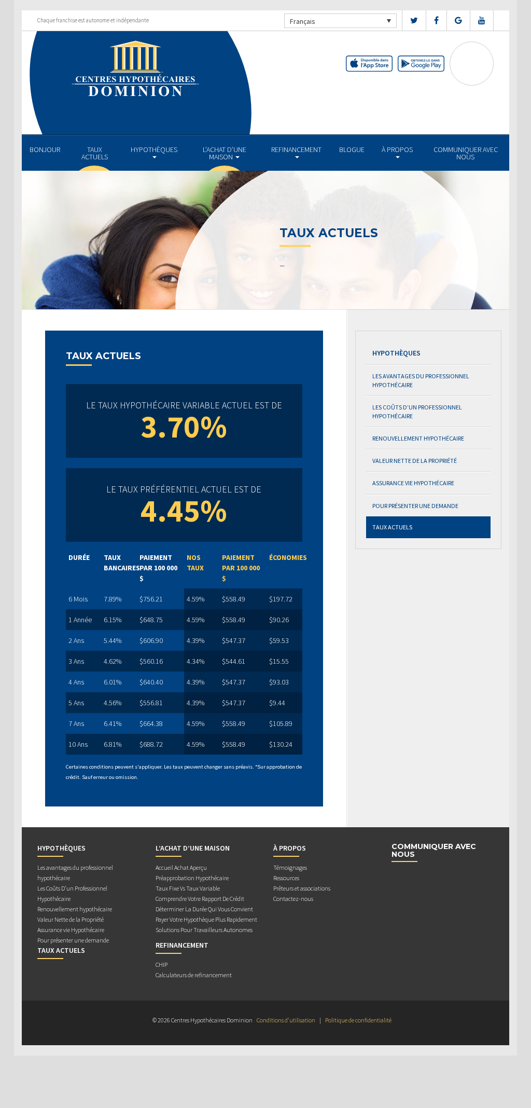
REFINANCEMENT (296, 149)
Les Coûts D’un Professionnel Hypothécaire (417, 411)
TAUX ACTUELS (94, 153)
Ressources (286, 878)
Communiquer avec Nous (466, 153)
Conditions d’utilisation (286, 1020)
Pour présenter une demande (415, 506)
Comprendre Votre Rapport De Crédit (200, 898)
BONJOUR (45, 149)
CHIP (161, 964)
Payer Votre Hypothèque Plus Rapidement (206, 919)
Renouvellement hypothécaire (418, 438)
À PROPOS (397, 149)
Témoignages (290, 867)
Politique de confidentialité (358, 1020)
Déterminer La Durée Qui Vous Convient (204, 909)
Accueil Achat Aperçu (181, 867)
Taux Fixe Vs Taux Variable (188, 888)
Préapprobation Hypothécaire (192, 878)
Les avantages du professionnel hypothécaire (420, 380)
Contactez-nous (293, 898)
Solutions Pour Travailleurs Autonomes (204, 930)
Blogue (352, 149)
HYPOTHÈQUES (154, 149)
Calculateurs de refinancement (194, 975)
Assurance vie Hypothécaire (413, 483)
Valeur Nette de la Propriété (414, 460)
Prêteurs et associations (301, 888)
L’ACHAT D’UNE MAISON (224, 153)
